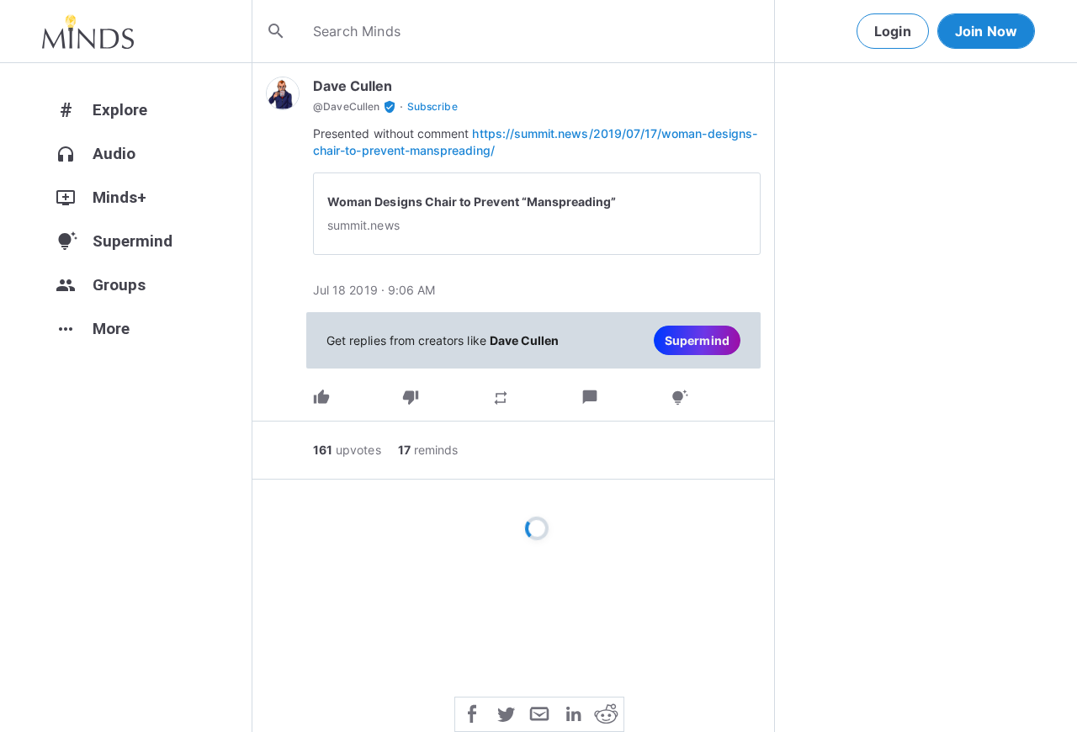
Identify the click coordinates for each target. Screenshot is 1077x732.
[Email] (539, 712)
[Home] (88, 31)
